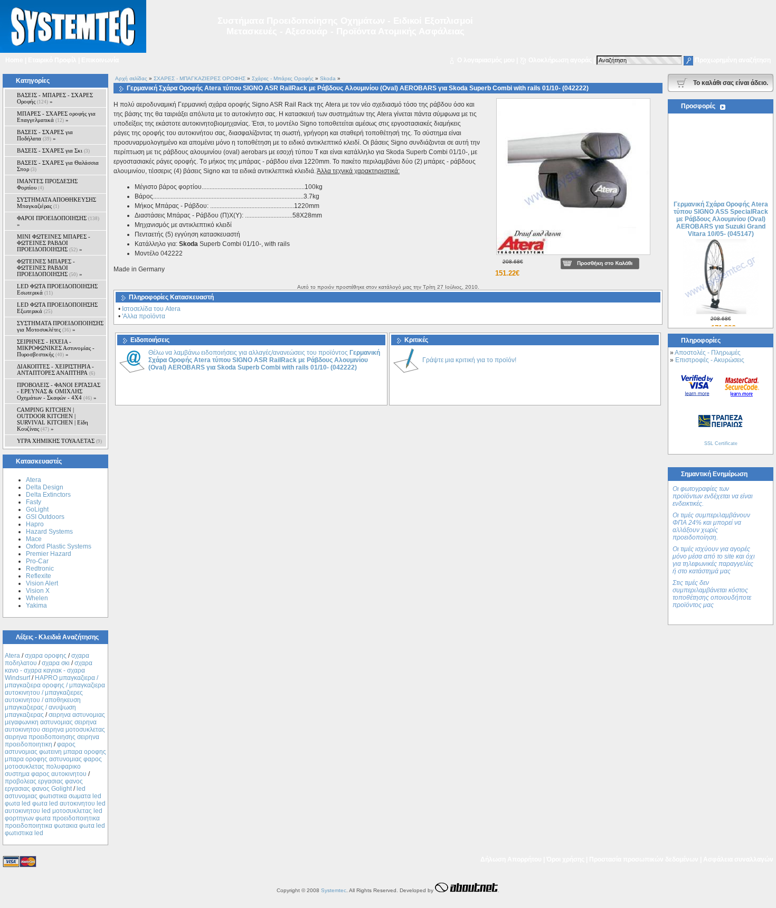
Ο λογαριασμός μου (486, 60)
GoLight (37, 509)
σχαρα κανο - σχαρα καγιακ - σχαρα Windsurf (48, 670)
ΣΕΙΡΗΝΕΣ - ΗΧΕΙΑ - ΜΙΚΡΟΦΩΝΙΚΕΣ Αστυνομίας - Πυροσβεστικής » (55, 347)
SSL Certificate (720, 443)
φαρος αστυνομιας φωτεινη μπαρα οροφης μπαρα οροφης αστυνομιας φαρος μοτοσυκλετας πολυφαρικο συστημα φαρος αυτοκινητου (55, 759)
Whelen (37, 598)
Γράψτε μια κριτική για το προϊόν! (469, 360)
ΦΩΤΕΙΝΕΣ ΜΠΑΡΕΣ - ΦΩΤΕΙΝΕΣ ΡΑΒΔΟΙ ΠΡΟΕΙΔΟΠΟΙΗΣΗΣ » (49, 267)
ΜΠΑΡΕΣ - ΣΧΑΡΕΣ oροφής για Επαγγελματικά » (56, 116)
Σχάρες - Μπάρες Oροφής (283, 78)
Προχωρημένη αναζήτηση (733, 60)
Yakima (36, 605)
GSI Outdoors (45, 517)
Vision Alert (42, 583)
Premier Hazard (48, 553)
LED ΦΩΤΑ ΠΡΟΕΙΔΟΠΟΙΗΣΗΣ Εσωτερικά (57, 289)
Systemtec (333, 890)
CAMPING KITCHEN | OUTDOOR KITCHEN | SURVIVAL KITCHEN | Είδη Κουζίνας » (52, 419)
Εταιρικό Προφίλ (52, 60)
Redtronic (40, 568)
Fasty (33, 502)
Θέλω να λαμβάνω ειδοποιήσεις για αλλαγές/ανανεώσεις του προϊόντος (264, 360)
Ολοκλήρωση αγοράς (560, 60)
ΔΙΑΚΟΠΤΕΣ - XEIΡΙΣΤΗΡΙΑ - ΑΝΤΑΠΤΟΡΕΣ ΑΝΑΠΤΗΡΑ (56, 369)
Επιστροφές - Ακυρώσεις (709, 360)
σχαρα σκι (56, 663)
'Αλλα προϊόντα (143, 316)
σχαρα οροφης (46, 655)
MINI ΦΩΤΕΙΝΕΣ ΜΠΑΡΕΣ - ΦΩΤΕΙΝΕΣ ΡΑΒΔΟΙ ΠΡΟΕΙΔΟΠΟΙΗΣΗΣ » (53, 242)
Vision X (38, 590)
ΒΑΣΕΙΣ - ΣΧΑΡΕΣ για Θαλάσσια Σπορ (58, 165)
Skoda (328, 78)
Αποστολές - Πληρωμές (708, 352)
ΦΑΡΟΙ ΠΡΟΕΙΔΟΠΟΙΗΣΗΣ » (58, 221)
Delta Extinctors (48, 494)
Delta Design (44, 487)
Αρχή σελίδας (131, 78)
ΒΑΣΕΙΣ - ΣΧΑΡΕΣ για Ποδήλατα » (45, 135)
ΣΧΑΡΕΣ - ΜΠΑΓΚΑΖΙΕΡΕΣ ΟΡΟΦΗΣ (199, 78)
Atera (33, 480)
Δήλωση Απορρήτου (511, 859)
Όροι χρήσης (565, 859)
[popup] (573, 255)
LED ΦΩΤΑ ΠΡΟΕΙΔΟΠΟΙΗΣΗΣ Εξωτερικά (57, 307)
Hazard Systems (49, 531)
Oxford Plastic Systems (58, 546)
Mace (34, 539)
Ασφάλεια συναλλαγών (738, 859)
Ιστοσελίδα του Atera (151, 309)
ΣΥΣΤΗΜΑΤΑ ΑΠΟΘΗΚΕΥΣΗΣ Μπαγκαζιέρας (56, 202)
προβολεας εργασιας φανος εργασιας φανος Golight (44, 785)
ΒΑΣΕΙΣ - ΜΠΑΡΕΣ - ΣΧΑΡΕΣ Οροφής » (55, 98)
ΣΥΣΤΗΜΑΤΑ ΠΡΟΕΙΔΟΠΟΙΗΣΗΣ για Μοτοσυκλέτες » (60, 326)
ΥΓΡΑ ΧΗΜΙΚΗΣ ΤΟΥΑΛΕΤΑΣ (59, 441)
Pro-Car (37, 561)
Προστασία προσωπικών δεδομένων (643, 859)
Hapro (35, 524)
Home (14, 60)
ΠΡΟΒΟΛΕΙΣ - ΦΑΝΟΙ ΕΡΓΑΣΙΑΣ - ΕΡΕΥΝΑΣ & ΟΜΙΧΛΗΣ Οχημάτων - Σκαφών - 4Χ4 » (58, 391)
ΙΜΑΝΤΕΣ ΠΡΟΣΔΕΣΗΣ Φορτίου (47, 184)
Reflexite (38, 576)
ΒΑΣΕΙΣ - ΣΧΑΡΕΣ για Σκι (53, 150)
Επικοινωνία (100, 60)
